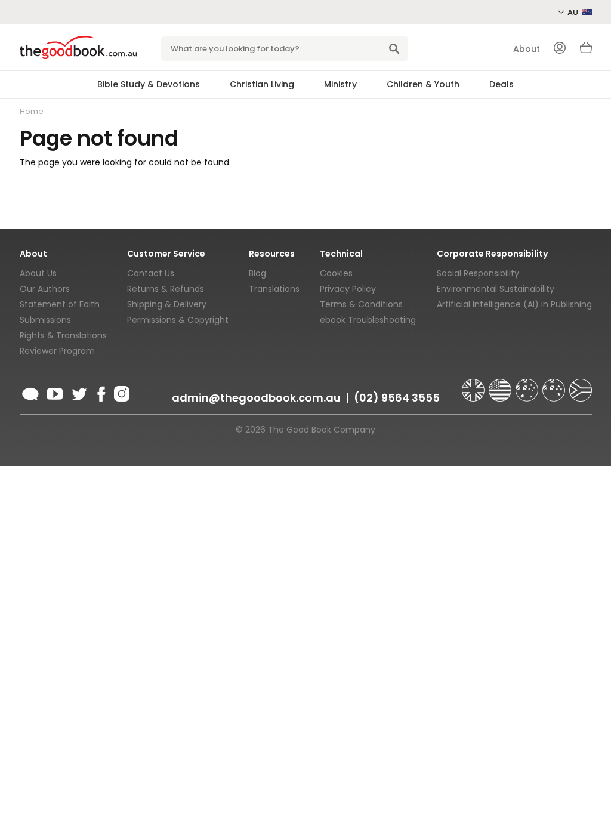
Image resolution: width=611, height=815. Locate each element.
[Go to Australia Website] (528, 385)
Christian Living (262, 84)
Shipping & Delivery (166, 304)
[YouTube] (55, 392)
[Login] (560, 49)
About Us (38, 273)
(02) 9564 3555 (397, 397)
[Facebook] (100, 392)
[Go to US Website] (501, 385)
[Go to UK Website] (474, 385)
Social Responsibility (478, 273)
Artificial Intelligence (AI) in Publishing (514, 304)
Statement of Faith (60, 304)
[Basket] (586, 51)
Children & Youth (423, 84)
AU (573, 12)
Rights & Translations (63, 335)
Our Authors (45, 289)
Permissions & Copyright (178, 320)
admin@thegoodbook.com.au (256, 397)
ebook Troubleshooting (368, 320)
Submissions (45, 320)
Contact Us (150, 273)
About (526, 49)
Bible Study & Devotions (148, 84)
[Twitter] (78, 392)
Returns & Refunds (165, 289)
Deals (501, 84)
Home (32, 111)
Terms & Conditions (361, 304)
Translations (274, 289)
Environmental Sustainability (495, 289)
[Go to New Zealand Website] (554, 385)
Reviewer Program (57, 351)
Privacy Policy (348, 289)
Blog (257, 273)
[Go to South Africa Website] (580, 385)
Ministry (340, 84)
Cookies (336, 273)
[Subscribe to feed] (30, 392)
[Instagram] (120, 392)
